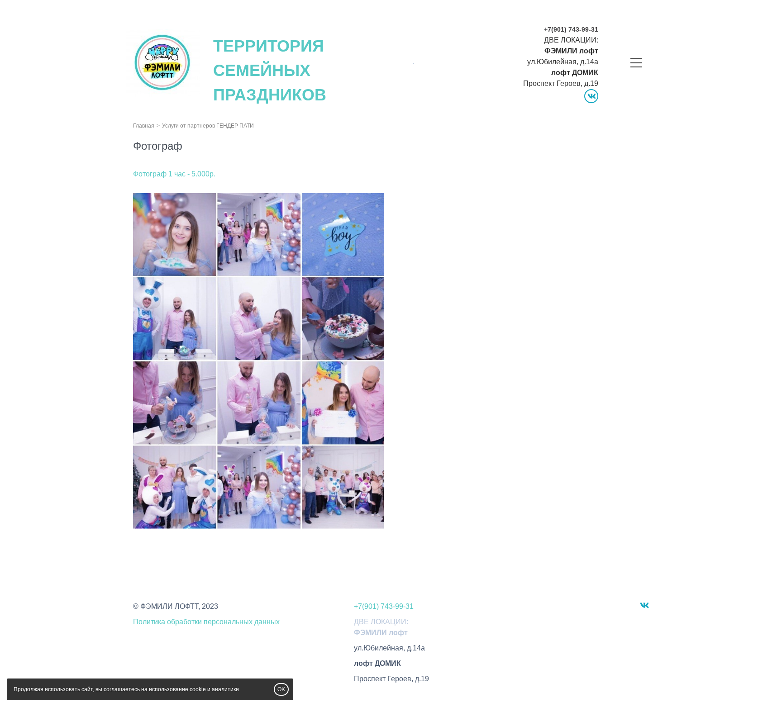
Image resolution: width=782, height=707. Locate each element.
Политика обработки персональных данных (206, 622)
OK (281, 689)
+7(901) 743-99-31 (571, 29)
